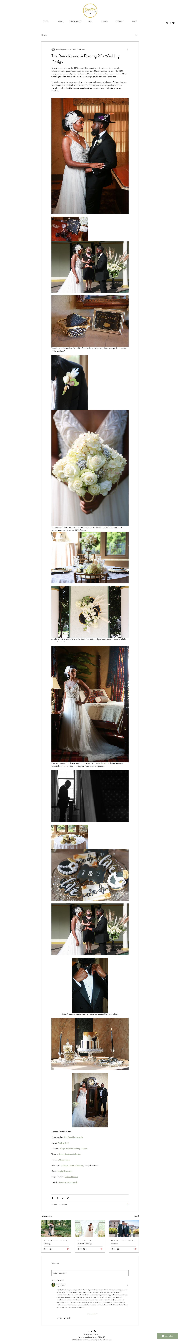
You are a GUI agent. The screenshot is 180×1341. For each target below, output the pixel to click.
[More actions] (127, 49)
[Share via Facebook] (52, 1198)
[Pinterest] (173, 23)
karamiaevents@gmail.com (87, 1337)
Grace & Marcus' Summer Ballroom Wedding (87, 1242)
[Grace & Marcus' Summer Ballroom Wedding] (90, 1228)
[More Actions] (127, 1285)
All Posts (44, 35)
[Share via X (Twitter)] (58, 1198)
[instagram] (167, 23)
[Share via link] (68, 1198)
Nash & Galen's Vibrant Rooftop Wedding (123, 1242)
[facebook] (170, 23)
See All (136, 1216)
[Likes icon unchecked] (57, 1318)
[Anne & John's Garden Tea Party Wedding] (56, 1228)
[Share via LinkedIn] (63, 1198)
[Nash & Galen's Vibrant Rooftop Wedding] (124, 1228)
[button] (136, 35)
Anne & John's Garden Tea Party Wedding (56, 1242)
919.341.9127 (101, 1337)
